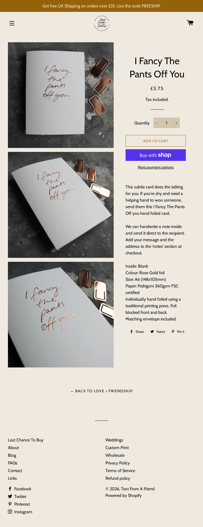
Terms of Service (120, 470)
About (13, 447)
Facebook (22, 488)
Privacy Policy (117, 462)
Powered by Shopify (123, 495)
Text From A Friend (138, 488)
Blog (12, 455)
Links (12, 478)
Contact (15, 470)
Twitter (19, 496)
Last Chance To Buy (25, 439)
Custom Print (117, 447)
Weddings (114, 439)
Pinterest (21, 504)
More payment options (156, 167)
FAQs (12, 462)
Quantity (142, 122)
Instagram (22, 511)
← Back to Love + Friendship (101, 391)
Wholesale (114, 455)
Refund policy (117, 478)
